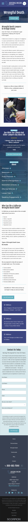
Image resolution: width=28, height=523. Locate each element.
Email (3, 395)
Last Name (4, 383)
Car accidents (6, 271)
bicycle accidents (15, 273)
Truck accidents (7, 267)
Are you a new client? (7, 401)
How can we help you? (7, 408)
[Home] (13, 3)
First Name (4, 377)
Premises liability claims (9, 281)
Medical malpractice (8, 275)
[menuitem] (14, 168)
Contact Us (13, 18)
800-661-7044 (13, 466)
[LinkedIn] (22, 492)
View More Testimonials (13, 154)
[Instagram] (18, 492)
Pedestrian (6, 273)
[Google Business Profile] (9, 492)
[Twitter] (15, 492)
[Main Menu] (3, 3)
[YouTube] (12, 492)
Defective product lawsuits (9, 279)
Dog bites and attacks (8, 277)
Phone (3, 389)
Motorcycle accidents (8, 269)
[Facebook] (6, 492)
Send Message (13, 430)
